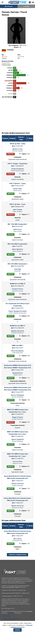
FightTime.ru (11, 613)
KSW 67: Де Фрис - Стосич (17, 204)
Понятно (17, 630)
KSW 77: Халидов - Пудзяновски (17, 163)
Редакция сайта (6, 616)
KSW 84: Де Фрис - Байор (17, 144)
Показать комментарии (17, 554)
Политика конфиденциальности (10, 618)
